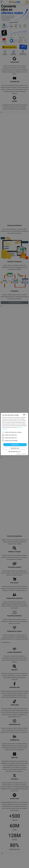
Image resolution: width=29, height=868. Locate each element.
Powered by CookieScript (21, 454)
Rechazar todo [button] (15, 448)
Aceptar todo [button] (15, 444)
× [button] (26, 414)
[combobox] (24, 414)
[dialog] (14, 434)
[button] (14, 451)
